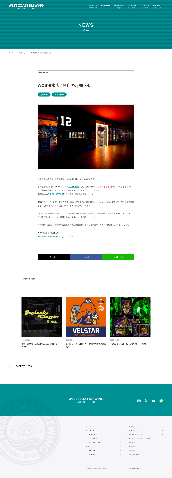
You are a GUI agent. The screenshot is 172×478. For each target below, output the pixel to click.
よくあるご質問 (95, 442)
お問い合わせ (134, 454)
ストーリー (93, 434)
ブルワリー (93, 438)
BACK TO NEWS (24, 366)
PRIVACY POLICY (134, 468)
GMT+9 (92, 450)
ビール (88, 446)
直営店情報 (59, 94)
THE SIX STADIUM (56, 194)
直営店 (131, 426)
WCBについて (91, 430)
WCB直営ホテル (135, 434)
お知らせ (22, 53)
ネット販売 (133, 430)
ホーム (11, 53)
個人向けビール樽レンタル (139, 438)
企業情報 (132, 446)
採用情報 (132, 450)
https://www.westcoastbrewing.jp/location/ (55, 236)
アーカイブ (93, 454)
